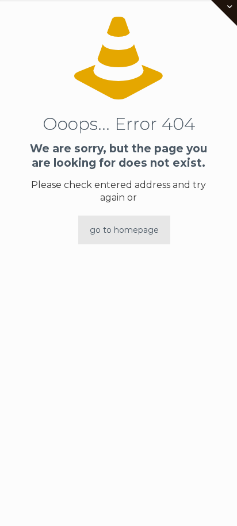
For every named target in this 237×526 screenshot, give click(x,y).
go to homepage (124, 230)
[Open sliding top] (224, 13)
